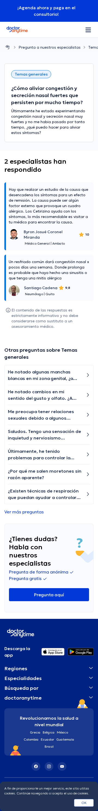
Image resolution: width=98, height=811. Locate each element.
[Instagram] (49, 766)
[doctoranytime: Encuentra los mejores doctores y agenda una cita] (7, 47)
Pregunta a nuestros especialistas (50, 47)
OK (84, 803)
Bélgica (49, 732)
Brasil (49, 746)
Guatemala (65, 739)
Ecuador (47, 739)
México (62, 732)
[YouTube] (62, 766)
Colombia (31, 739)
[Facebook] (36, 766)
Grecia (35, 732)
